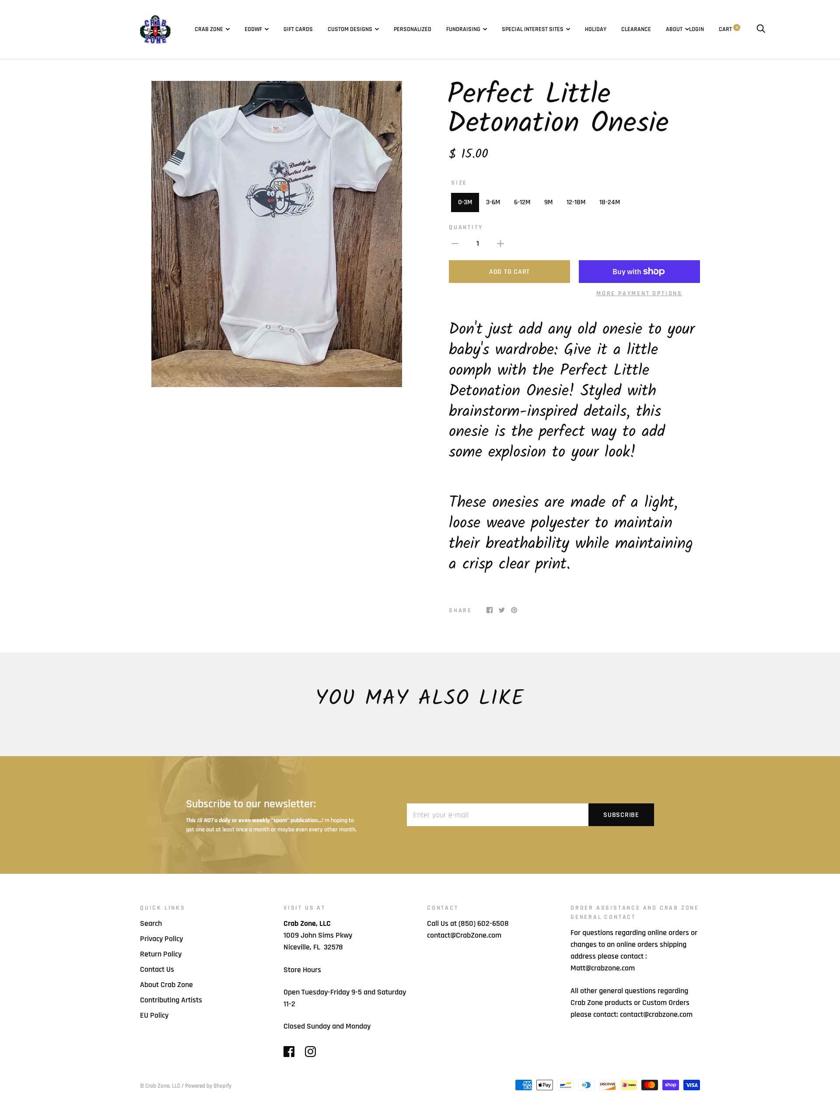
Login (696, 29)
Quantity (466, 227)
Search (151, 923)
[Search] (760, 29)
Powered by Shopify (208, 1085)
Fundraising (463, 29)
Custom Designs (350, 29)
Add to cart (509, 271)
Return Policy (161, 954)
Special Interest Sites (533, 29)
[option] (276, 234)
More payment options (639, 293)
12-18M (576, 202)
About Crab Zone (166, 985)
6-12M (522, 202)
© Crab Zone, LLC (160, 1085)
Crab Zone (209, 29)
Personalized (412, 29)
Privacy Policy (161, 939)
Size (459, 183)
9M (548, 202)
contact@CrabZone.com (464, 935)
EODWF (253, 29)
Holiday (595, 29)
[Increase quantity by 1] (500, 243)
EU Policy (154, 1015)
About (674, 29)
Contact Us (157, 969)
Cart (728, 29)
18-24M (609, 202)
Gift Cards (298, 29)
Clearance (636, 29)
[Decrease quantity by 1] (455, 243)
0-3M (465, 202)
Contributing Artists (171, 1000)
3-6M (493, 202)
